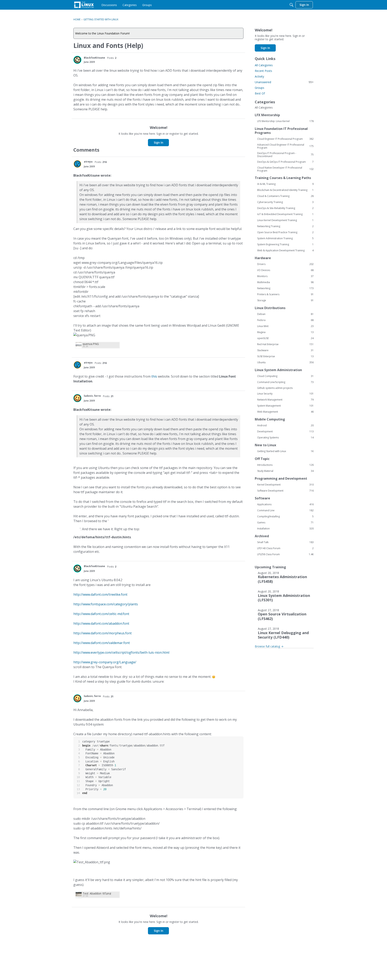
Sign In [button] (158, 142)
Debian (285, 314)
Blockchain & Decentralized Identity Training (285, 190)
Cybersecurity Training (285, 202)
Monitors (285, 276)
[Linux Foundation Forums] (84, 5)
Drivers (285, 264)
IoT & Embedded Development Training (285, 214)
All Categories (264, 65)
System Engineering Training (285, 244)
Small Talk (285, 542)
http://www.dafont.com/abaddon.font (101, 623)
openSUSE (285, 338)
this (154, 376)
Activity (259, 76)
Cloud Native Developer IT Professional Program (285, 169)
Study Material (285, 471)
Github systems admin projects (275, 387)
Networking (285, 288)
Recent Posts (263, 71)
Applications (285, 504)
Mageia (285, 332)
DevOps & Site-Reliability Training (285, 208)
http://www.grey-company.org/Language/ (104, 662)
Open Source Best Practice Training (285, 232)
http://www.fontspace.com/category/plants (105, 604)
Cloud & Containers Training (285, 196)
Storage (285, 300)
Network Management (285, 400)
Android (285, 425)
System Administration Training (285, 238)
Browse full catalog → (269, 646)
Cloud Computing (285, 376)
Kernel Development (285, 485)
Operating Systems (285, 437)
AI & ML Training (285, 184)
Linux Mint (285, 326)
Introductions (285, 465)
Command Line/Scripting (285, 382)
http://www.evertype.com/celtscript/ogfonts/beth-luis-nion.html (121, 652)
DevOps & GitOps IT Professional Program (285, 162)
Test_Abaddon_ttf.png (97, 893)
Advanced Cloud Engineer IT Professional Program (285, 146)
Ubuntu (285, 362)
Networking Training (285, 226)
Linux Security (285, 393)
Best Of (260, 93)
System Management (285, 406)
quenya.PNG (91, 344)
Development (285, 431)
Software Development (285, 491)
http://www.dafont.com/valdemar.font (101, 643)
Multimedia (285, 282)
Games (285, 522)
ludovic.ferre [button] (92, 396)
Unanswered (284, 82)
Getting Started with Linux (285, 451)
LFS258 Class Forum (285, 554)
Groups (259, 88)
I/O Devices (285, 270)
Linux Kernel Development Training (285, 220)
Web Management (285, 412)
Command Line (285, 510)
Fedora (285, 320)
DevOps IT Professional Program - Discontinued (285, 155)
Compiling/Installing (285, 516)
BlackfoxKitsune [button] (94, 57)
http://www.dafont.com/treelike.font (100, 594)
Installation (285, 528)
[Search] (291, 4)
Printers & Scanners (285, 294)
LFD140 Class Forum (285, 548)
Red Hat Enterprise (285, 344)
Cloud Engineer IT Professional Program (285, 139)
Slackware (285, 350)
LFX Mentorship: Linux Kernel (285, 121)
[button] (77, 60)
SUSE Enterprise (285, 356)
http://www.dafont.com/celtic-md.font (101, 614)
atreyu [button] (88, 161)
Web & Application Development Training (285, 250)
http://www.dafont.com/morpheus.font (102, 633)
